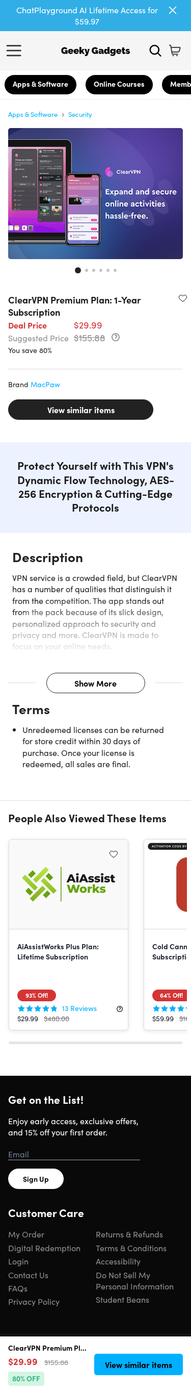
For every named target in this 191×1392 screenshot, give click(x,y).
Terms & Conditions (131, 1247)
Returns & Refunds (129, 1233)
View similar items (81, 409)
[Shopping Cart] (175, 50)
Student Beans (122, 1299)
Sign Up (36, 1179)
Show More (95, 683)
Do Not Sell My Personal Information (135, 1280)
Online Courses (119, 84)
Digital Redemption (44, 1247)
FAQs (18, 1288)
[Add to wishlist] (183, 298)
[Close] (172, 10)
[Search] (155, 50)
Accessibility (118, 1261)
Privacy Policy (34, 1301)
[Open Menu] (16, 50)
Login (18, 1261)
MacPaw (45, 384)
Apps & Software (40, 84)
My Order (26, 1233)
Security (80, 114)
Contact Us (28, 1274)
